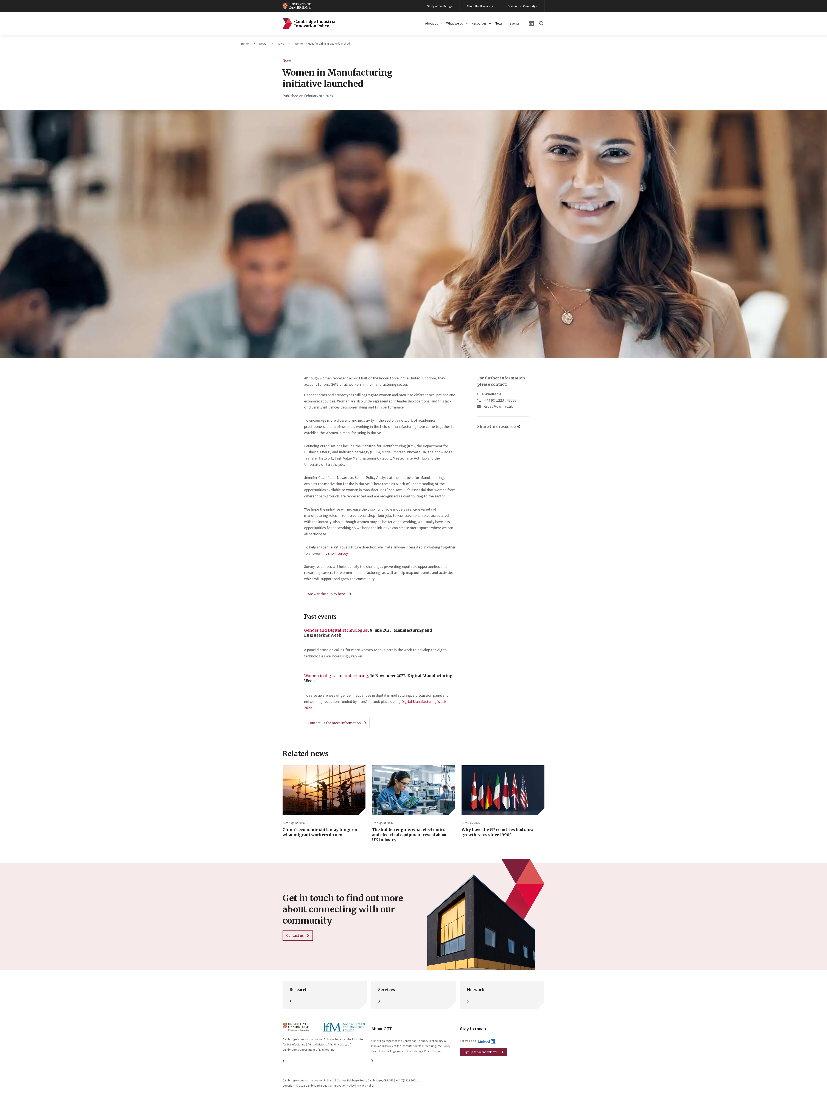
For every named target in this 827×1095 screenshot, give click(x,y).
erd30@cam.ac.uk (498, 406)
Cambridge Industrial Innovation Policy (310, 23)
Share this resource (496, 426)
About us (431, 23)
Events (515, 23)
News (499, 23)
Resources (479, 23)
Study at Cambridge (440, 6)
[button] (441, 23)
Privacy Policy (366, 1085)
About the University (480, 6)
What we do (454, 23)
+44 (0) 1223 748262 (500, 400)
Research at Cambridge (522, 6)
